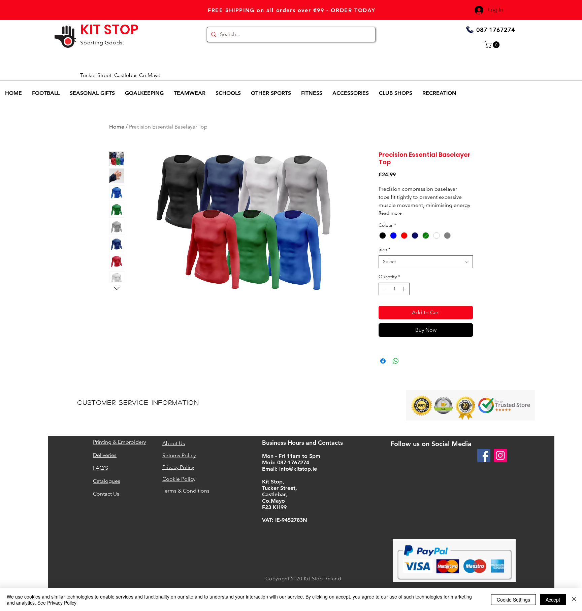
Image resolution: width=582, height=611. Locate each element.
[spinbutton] (394, 289)
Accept (553, 599)
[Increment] (404, 289)
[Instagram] (500, 455)
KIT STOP (109, 29)
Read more (390, 213)
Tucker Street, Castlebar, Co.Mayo (120, 75)
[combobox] (426, 261)
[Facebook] (483, 455)
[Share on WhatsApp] (396, 361)
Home (116, 126)
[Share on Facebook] (383, 361)
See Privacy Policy (56, 602)
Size (384, 249)
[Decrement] (384, 289)
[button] (493, 44)
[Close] (574, 600)
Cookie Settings (513, 599)
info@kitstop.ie (298, 469)
